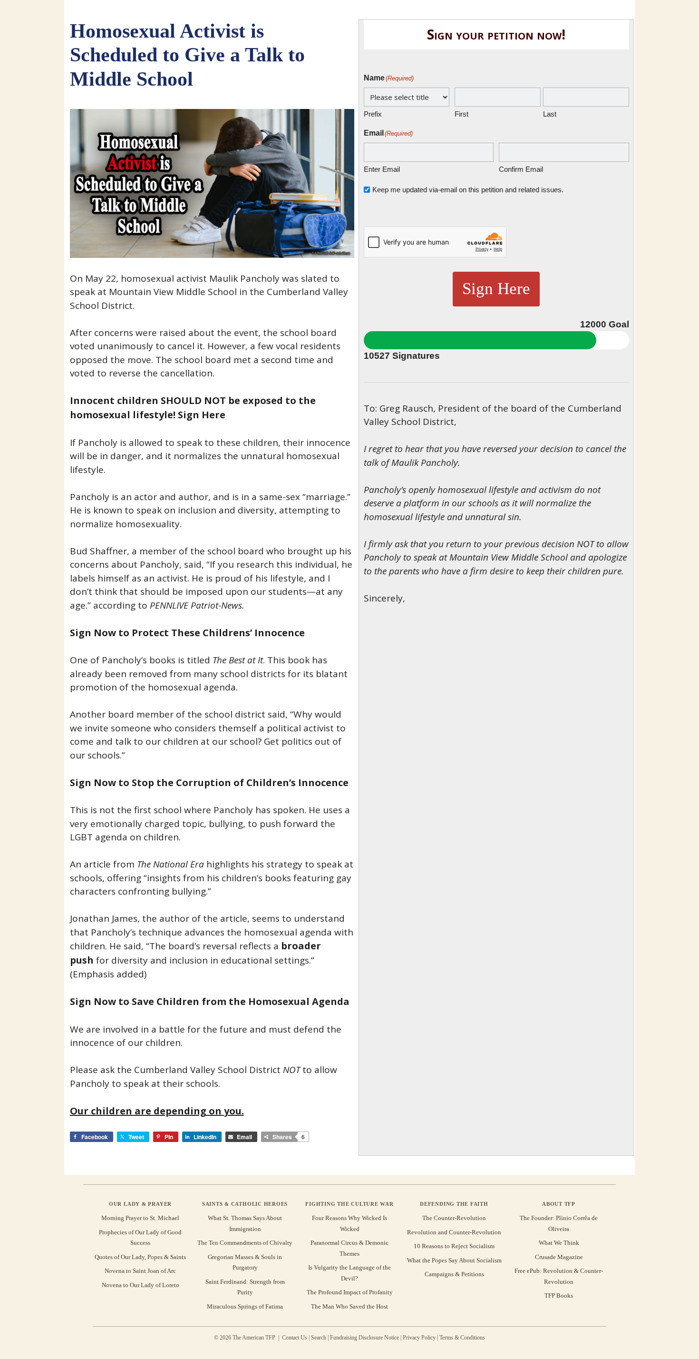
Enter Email (382, 169)
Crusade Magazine (559, 1257)
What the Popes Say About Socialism (454, 1260)
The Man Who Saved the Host (349, 1306)
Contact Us (294, 1337)
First (461, 114)
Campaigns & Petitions (454, 1274)
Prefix (373, 114)
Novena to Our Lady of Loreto (140, 1285)
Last (549, 114)
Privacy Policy (419, 1337)
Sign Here (496, 288)
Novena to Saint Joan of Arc (140, 1270)
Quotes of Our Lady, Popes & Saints (140, 1257)
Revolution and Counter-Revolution (454, 1232)
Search (318, 1337)
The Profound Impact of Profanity (350, 1292)
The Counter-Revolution (454, 1217)
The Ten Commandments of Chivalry (244, 1242)
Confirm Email (521, 169)
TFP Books (558, 1295)
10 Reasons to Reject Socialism (454, 1246)
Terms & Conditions (462, 1337)
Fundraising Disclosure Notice (364, 1337)
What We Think (559, 1242)
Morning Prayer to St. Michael (140, 1217)
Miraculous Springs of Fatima (245, 1306)
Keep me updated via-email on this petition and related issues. (467, 190)
